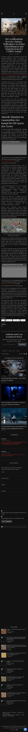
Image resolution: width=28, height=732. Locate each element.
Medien (18, 350)
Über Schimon (6, 727)
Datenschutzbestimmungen (8, 161)
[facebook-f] (10, 729)
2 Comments (17, 54)
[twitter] (12, 729)
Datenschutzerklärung (14, 727)
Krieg (14, 37)
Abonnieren (22, 344)
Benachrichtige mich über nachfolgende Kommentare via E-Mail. (13, 513)
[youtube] (17, 729)
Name (3, 472)
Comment (3, 491)
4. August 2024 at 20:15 (5, 440)
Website (3, 484)
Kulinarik (9, 632)
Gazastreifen (4, 350)
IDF (14, 350)
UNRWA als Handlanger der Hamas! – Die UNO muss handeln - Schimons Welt (13, 455)
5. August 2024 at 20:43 (5, 452)
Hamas (10, 350)
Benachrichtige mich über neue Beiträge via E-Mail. (12, 518)
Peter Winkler (6, 353)
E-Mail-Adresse (5, 478)
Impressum (21, 727)
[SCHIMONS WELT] (14, 6)
